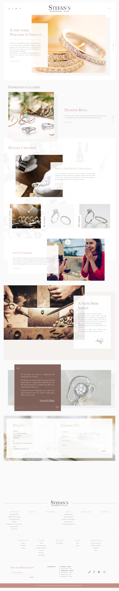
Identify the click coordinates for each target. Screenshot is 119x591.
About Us (32, 512)
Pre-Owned (59, 540)
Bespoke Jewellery (68, 514)
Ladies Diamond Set (96, 545)
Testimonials (50, 512)
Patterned (96, 548)
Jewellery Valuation (68, 521)
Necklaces (41, 553)
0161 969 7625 (17, 443)
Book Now (59, 184)
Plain (96, 550)
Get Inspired (68, 122)
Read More (81, 336)
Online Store (14, 512)
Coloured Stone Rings (14, 519)
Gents (77, 543)
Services (68, 512)
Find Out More (14, 61)
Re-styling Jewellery (68, 517)
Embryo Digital (78, 585)
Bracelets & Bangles (41, 548)
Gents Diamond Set (96, 543)
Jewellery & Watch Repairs (68, 519)
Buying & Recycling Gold (68, 524)
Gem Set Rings (41, 555)
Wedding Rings (95, 540)
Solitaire (23, 548)
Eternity (23, 543)
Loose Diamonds (14, 526)
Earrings (41, 550)
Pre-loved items (59, 543)
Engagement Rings (14, 514)
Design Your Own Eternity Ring (14, 524)
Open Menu (109, 8)
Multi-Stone (23, 545)
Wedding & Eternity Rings (14, 517)
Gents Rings (14, 529)
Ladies (77, 545)
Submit (104, 451)
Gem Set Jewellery (41, 545)
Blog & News (86, 512)
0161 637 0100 (28, 443)
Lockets (41, 543)
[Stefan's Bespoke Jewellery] (59, 8)
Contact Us (105, 512)
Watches (78, 540)
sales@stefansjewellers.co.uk (21, 449)
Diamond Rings (23, 540)
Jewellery (14, 521)
